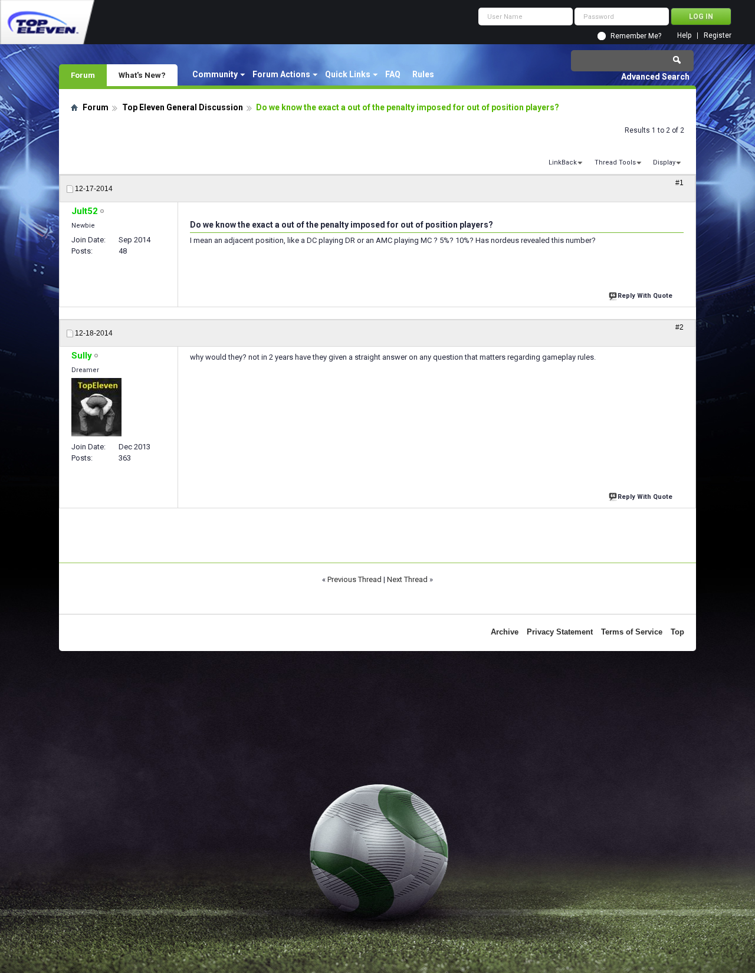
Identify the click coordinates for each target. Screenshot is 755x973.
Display (664, 162)
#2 (679, 327)
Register (717, 35)
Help (684, 35)
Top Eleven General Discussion (182, 107)
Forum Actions (281, 74)
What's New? (142, 75)
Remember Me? (635, 36)
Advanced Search (655, 76)
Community (215, 74)
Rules (423, 74)
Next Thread (407, 579)
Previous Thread (354, 579)
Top (677, 631)
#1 (679, 183)
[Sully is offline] (96, 407)
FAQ (393, 74)
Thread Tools (615, 162)
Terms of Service (631, 631)
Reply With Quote (645, 296)
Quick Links (347, 74)
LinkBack (563, 162)
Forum (83, 75)
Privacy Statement (560, 631)
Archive (504, 631)
